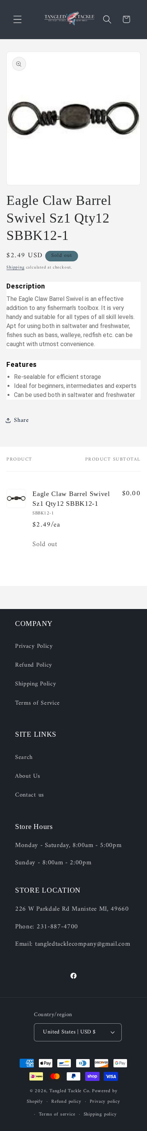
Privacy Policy (34, 646)
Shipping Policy (35, 684)
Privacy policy (105, 1101)
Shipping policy (100, 1114)
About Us (27, 776)
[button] (17, 19)
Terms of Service (37, 703)
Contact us (29, 795)
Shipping (15, 267)
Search (24, 757)
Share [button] (21, 420)
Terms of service (57, 1114)
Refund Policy (33, 665)
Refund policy (66, 1101)
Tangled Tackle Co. (70, 1091)
